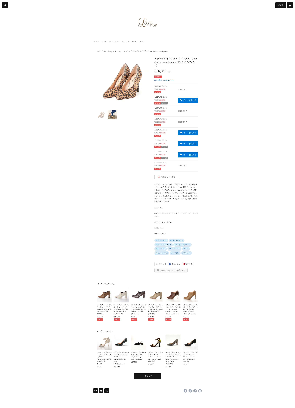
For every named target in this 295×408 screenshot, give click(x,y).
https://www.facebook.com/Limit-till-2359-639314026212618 (185, 391)
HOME (96, 41)
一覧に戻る (147, 376)
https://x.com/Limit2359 (190, 391)
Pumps (119, 51)
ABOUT (125, 41)
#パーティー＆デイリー (182, 245)
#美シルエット (161, 249)
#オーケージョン (174, 249)
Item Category (109, 51)
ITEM (104, 41)
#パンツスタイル (161, 240)
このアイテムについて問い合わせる (172, 270)
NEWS (134, 41)
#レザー (186, 249)
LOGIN (280, 5)
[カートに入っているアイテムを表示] (290, 5)
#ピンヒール (186, 253)
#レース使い (175, 253)
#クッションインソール (163, 245)
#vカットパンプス (162, 253)
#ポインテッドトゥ (176, 240)
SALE (142, 41)
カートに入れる (190, 100)
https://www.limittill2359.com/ (200, 391)
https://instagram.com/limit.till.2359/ (195, 391)
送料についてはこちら (165, 80)
